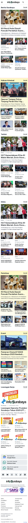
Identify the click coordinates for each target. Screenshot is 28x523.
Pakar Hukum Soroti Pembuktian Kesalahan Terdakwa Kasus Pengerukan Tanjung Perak (7, 129)
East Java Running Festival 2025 (6, 382)
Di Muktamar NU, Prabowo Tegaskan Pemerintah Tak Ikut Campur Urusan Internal (7, 310)
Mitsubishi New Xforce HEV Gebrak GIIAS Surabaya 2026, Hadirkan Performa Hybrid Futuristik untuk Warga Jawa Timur (21, 193)
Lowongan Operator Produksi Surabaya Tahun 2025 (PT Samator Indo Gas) (14, 409)
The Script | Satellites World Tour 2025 (6, 370)
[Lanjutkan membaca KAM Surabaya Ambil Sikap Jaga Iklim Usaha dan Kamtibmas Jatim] (7, 59)
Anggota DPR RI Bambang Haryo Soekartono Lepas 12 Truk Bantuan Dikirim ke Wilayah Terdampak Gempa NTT (20, 325)
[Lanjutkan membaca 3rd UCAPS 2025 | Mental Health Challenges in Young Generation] (21, 364)
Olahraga (17, 64)
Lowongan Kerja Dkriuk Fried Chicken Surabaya (20, 446)
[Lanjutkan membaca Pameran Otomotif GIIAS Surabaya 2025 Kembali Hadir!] (14, 343)
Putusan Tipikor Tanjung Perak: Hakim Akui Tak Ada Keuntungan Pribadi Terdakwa (21, 117)
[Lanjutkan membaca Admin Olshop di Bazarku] (7, 437)
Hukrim (3, 502)
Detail (25, 7)
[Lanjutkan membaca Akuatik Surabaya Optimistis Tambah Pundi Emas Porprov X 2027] (21, 59)
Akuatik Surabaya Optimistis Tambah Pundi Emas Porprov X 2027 (21, 68)
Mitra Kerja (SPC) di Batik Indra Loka (21, 430)
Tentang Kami (18, 498)
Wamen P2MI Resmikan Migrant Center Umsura (6, 193)
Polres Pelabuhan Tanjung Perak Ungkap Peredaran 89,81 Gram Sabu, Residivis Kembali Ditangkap (6, 117)
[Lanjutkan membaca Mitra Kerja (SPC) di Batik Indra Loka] (21, 420)
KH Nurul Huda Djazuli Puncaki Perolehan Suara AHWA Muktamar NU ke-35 (13, 29)
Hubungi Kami (18, 506)
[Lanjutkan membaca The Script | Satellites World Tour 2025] (7, 364)
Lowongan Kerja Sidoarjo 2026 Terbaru (6, 430)
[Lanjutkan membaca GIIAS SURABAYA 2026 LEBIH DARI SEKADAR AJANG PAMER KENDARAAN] (7, 251)
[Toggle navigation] (2, 2)
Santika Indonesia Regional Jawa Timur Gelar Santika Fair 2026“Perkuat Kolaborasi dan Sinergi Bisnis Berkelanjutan (21, 261)
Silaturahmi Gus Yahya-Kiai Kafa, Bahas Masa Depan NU (6, 325)
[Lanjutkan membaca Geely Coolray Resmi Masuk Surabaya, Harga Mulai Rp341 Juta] (21, 235)
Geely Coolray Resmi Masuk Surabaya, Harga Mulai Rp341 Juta (20, 245)
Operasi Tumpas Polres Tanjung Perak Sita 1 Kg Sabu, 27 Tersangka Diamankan (11, 100)
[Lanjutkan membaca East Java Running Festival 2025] (7, 377)
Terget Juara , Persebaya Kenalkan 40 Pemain (19, 177)
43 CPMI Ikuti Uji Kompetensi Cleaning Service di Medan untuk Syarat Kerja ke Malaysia (7, 245)
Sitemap (17, 508)
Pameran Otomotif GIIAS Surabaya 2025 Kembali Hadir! (12, 353)
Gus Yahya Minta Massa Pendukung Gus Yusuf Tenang (6, 52)
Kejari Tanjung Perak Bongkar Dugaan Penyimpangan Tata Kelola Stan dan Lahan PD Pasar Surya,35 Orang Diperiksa (21, 129)
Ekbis (16, 46)
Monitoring (17, 509)
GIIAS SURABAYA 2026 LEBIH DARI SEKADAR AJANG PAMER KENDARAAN (6, 261)
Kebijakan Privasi (19, 504)
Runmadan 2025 (20, 382)
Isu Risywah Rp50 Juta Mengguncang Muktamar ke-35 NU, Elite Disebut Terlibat (20, 312)
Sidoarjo (3, 425)
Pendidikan (4, 500)
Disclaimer (17, 502)
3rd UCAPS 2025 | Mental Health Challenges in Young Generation (21, 370)
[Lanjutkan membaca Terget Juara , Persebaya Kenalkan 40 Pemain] (21, 168)
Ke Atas (25, 522)
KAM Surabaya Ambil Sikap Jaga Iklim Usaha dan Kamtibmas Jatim (6, 66)
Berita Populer (4, 509)
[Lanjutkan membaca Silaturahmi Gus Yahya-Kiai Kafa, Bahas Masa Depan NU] (7, 319)
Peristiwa (3, 26)
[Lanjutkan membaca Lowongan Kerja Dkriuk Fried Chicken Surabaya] (21, 437)
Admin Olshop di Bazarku (6, 446)
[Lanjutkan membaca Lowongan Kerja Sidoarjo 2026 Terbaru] (7, 420)
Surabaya (3, 405)
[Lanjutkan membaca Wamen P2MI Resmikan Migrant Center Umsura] (7, 184)
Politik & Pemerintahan (7, 508)
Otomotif (17, 189)
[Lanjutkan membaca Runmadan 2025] (21, 377)
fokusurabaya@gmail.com (7, 519)
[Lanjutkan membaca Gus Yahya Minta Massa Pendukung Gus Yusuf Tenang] (7, 41)
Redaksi (17, 500)
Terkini (3, 64)
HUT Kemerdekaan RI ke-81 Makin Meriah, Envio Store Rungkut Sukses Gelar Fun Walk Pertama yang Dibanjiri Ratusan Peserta (21, 48)
